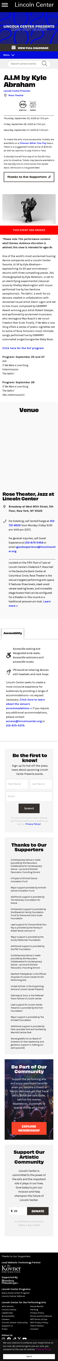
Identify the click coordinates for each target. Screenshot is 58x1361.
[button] (29, 47)
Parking (34, 1309)
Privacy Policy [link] (43, 1349)
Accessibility (8, 1316)
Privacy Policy (37, 1313)
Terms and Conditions (41, 1316)
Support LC (7, 1325)
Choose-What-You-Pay (33, 143)
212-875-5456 (34, 542)
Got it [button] (29, 1356)
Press (5, 1329)
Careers (6, 1319)
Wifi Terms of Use (38, 1319)
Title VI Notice (37, 1325)
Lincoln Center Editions (13, 1296)
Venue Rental (36, 1306)
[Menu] (5, 5)
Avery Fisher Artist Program (16, 1293)
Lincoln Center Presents (17, 90)
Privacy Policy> (33, 824)
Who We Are (8, 1306)
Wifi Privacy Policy (39, 1322)
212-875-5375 (15, 725)
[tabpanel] (29, 690)
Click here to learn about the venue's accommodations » (25, 704)
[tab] (13, 634)
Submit (29, 808)
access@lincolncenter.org (24, 721)
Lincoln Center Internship (15, 1322)
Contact (34, 1329)
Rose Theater (16, 95)
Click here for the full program (23, 348)
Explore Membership (29, 1128)
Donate (37, 1211)
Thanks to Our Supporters (16, 1256)
